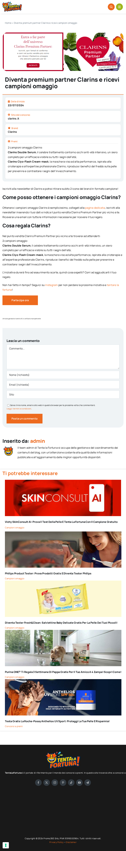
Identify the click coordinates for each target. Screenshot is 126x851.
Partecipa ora (20, 300)
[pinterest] (63, 782)
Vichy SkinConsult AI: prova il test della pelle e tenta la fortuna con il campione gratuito (61, 522)
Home (8, 22)
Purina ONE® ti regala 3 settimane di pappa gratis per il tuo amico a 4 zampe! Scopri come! (63, 672)
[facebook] (38, 782)
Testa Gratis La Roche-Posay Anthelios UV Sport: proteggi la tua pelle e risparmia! (57, 721)
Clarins (12, 132)
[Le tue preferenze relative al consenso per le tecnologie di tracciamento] (6, 845)
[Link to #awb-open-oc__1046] (111, 6)
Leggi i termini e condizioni (19, 408)
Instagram (51, 285)
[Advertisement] (63, 814)
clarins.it (13, 118)
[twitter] (46, 782)
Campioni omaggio (14, 527)
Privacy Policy (56, 842)
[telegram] (87, 782)
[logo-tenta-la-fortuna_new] (12, 3)
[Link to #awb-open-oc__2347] (119, 6)
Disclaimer (71, 842)
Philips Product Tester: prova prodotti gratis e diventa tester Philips (48, 573)
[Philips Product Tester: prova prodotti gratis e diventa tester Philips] (63, 534)
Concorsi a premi (14, 726)
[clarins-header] (63, 34)
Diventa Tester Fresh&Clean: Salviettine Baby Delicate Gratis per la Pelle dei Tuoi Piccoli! (61, 622)
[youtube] (79, 782)
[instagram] (55, 782)
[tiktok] (71, 782)
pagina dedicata (95, 208)
